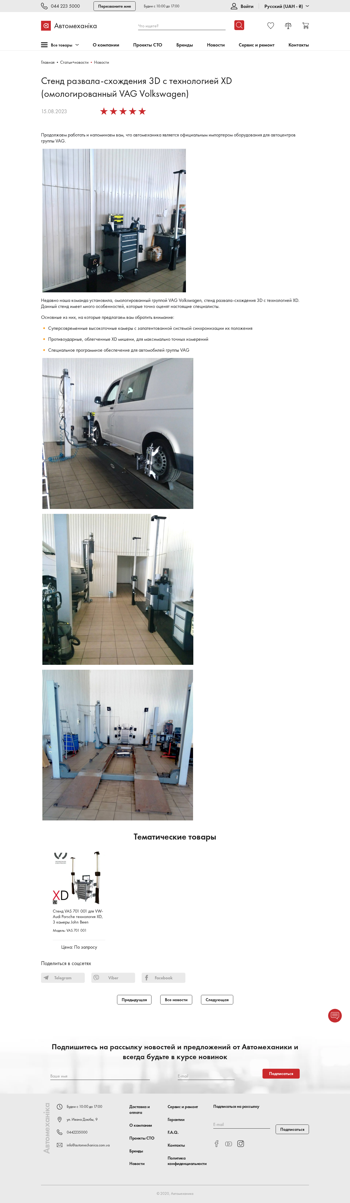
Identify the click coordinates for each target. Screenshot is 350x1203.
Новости (216, 45)
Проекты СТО (147, 45)
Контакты (298, 45)
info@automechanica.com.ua (88, 1145)
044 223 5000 (65, 6)
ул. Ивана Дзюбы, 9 (82, 1119)
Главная (48, 62)
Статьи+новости (74, 62)
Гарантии (176, 1119)
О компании (106, 45)
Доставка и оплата (139, 1109)
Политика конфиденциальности (187, 1161)
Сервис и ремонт (257, 45)
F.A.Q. (173, 1132)
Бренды (184, 45)
